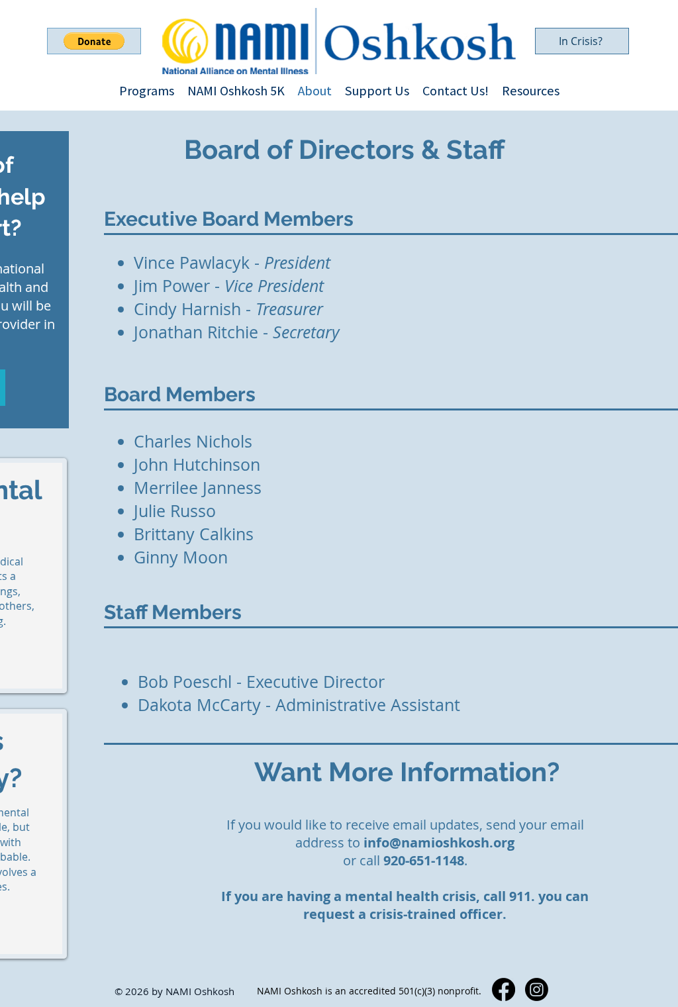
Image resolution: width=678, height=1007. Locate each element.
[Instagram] (536, 989)
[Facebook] (503, 989)
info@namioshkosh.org (438, 842)
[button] (94, 41)
